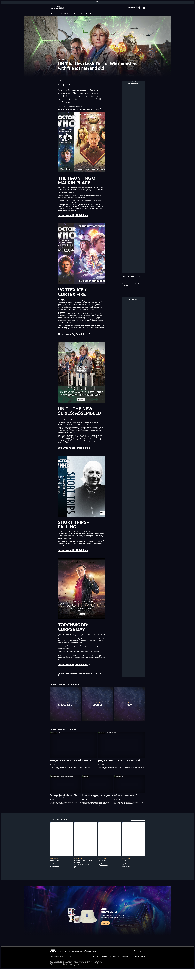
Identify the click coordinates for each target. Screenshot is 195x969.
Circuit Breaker (90, 14)
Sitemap (143, 956)
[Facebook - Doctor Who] (131, 951)
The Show (54, 14)
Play (75, 14)
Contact (64, 951)
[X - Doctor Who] (137, 951)
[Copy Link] (69, 85)
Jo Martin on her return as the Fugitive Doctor (128, 796)
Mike (90, 437)
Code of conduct (135, 956)
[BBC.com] (53, 951)
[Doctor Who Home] (58, 7)
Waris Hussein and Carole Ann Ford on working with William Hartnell (71, 761)
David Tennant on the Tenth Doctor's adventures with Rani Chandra (119, 761)
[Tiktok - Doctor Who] (143, 951)
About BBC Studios (76, 951)
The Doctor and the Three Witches (83, 861)
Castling (125, 860)
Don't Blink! (102, 860)
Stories (97, 704)
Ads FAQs (95, 956)
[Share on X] (66, 85)
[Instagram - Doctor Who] (140, 951)
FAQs (94, 951)
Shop (81, 14)
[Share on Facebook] (63, 85)
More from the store (138, 820)
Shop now (105, 923)
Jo (80, 439)
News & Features (66, 14)
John (62, 439)
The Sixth (95, 325)
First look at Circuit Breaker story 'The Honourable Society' (63, 796)
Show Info (65, 704)
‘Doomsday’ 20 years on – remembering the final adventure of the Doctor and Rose (97, 796)
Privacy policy (116, 956)
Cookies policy (125, 956)
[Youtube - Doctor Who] (134, 951)
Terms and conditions (105, 956)
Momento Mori (55, 860)
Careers (88, 951)
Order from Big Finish (73, 215)
